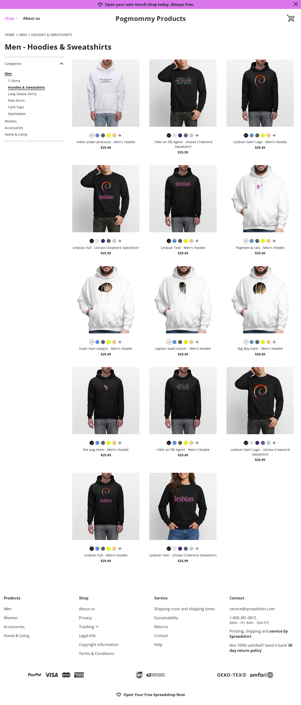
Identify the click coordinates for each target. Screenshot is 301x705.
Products (12, 598)
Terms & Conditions (96, 653)
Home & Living (16, 134)
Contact (161, 635)
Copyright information (99, 644)
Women (11, 121)
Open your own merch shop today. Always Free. (149, 4)
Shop (9, 18)
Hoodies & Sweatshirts (26, 87)
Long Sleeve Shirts (22, 94)
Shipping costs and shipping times (184, 608)
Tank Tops (16, 107)
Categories (13, 63)
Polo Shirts (16, 100)
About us (31, 18)
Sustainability (166, 617)
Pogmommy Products (150, 18)
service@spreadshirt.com (252, 608)
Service (160, 598)
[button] (105, 93)
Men (8, 73)
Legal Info (87, 635)
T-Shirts (14, 81)
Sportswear (17, 113)
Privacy (85, 617)
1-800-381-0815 (249, 620)
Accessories (14, 128)
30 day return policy (261, 648)
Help (158, 644)
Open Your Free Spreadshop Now (154, 694)
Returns (161, 626)
